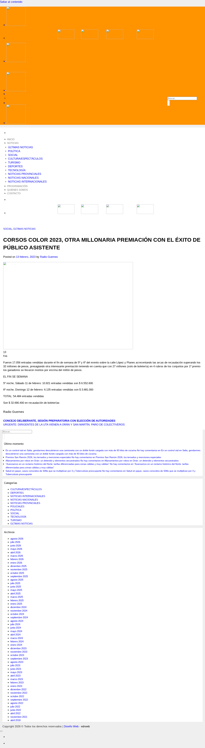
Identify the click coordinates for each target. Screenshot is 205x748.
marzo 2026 (16, 555)
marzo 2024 (16, 638)
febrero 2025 (17, 600)
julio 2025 (15, 583)
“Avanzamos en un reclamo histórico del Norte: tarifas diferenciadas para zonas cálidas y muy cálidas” (57, 464)
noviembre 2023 (18, 651)
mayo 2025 (16, 590)
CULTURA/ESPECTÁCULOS (25, 158)
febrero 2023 (17, 682)
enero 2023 (16, 686)
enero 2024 (16, 644)
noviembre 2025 (18, 569)
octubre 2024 (17, 614)
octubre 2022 (17, 696)
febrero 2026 (17, 559)
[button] (105, 103)
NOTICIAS (13, 143)
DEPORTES (15, 166)
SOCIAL (13, 155)
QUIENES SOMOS (17, 189)
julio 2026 (15, 542)
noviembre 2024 (18, 610)
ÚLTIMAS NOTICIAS (20, 147)
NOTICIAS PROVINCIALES (24, 173)
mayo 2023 (16, 672)
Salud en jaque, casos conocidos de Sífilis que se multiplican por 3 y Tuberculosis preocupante (54, 471)
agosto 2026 (16, 538)
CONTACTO (14, 193)
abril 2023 (15, 675)
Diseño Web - (77, 726)
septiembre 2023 (19, 658)
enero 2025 (16, 603)
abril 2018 (15, 720)
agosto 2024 (16, 621)
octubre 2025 (17, 573)
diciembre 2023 (18, 648)
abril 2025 (15, 593)
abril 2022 (15, 713)
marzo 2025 (16, 596)
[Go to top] (1, 731)
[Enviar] (168, 103)
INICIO (11, 139)
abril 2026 (15, 552)
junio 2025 (15, 586)
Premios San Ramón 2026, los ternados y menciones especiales (38, 457)
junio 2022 (15, 710)
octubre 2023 (17, 655)
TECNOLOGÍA (16, 170)
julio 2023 (15, 665)
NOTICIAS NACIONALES (23, 177)
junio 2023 (15, 668)
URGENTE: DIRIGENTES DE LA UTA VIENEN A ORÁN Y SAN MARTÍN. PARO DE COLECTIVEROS (64, 424)
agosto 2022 (16, 703)
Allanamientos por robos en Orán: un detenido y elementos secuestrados (43, 460)
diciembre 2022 (18, 689)
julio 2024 (15, 624)
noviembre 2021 (18, 716)
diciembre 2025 (18, 566)
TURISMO (14, 162)
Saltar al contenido (11, 1)
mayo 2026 (16, 549)
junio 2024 (15, 627)
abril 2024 (15, 634)
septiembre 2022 (19, 699)
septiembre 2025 (19, 576)
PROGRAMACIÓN (17, 186)
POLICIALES (17, 506)
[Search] (105, 94)
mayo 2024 (16, 631)
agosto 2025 (16, 579)
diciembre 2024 (18, 607)
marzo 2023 (16, 679)
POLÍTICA (14, 151)
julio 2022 (15, 706)
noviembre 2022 (18, 692)
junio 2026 (15, 545)
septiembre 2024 (19, 617)
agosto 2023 (16, 662)
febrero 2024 (17, 641)
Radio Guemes (49, 256)
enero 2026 (16, 562)
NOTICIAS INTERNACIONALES (27, 181)
